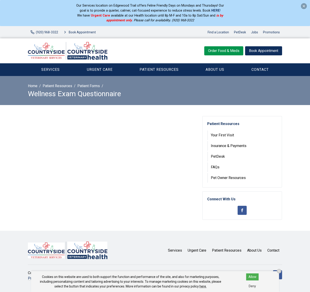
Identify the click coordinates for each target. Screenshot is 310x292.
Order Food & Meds (223, 51)
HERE (215, 10)
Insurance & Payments (228, 146)
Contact (260, 69)
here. (203, 286)
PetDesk (240, 32)
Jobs (254, 32)
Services (50, 69)
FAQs (215, 167)
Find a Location (218, 32)
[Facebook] (242, 210)
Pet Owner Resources (228, 178)
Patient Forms (88, 86)
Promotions (271, 32)
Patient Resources (159, 69)
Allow (252, 277)
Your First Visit (222, 135)
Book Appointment (263, 51)
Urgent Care (100, 69)
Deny (252, 286)
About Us (215, 69)
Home (32, 86)
